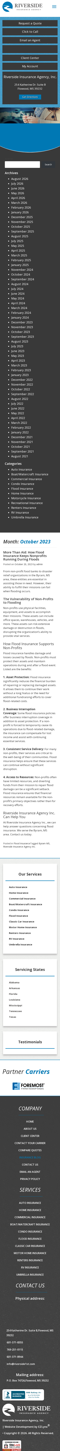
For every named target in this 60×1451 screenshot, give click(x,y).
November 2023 (22, 327)
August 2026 (19, 179)
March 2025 (19, 255)
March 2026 (19, 203)
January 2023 (20, 375)
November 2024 (22, 270)
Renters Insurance (23, 508)
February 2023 (21, 370)
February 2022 (21, 427)
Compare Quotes (30, 1150)
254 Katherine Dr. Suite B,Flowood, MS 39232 (29, 1333)
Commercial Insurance (26, 479)
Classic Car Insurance (21, 921)
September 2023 (22, 337)
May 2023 (17, 356)
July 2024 (17, 289)
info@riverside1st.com (21, 1364)
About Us (30, 1129)
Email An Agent (30, 1172)
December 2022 (22, 380)
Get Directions (30, 97)
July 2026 (17, 183)
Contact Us (30, 1164)
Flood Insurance (22, 843)
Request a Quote (30, 23)
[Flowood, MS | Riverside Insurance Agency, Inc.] (22, 8)
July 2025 (17, 241)
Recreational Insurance (27, 503)
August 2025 (19, 236)
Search (9, 158)
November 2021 (22, 442)
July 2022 (17, 403)
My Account (30, 66)
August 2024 (19, 284)
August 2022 (19, 399)
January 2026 (20, 212)
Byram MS (44, 843)
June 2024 (17, 293)
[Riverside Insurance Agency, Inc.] (26, 1410)
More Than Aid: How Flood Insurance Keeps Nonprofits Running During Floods (25, 556)
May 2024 (17, 298)
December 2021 (22, 437)
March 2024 (19, 308)
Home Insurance (22, 493)
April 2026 (18, 198)
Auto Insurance (21, 469)
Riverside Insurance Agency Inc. (19, 846)
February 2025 (21, 260)
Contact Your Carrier (30, 1143)
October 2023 (20, 332)
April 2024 (18, 303)
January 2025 (20, 265)
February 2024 (21, 313)
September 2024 (22, 279)
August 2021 (19, 456)
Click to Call (30, 31)
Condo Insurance (22, 484)
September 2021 (22, 451)
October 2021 (20, 447)
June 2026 (17, 188)
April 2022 (18, 418)
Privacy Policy (30, 1179)
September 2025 (22, 231)
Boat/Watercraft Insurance (29, 474)
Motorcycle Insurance (26, 498)
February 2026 (21, 207)
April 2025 (18, 250)
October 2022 (20, 389)
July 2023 (17, 346)
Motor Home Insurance (23, 927)
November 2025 (22, 222)
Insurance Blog (30, 1157)
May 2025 (17, 246)
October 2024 (20, 274)
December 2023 (22, 322)
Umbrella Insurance (24, 517)
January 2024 (20, 317)
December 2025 (22, 217)
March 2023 (19, 365)
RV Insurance (20, 512)
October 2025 (20, 226)
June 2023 (17, 351)
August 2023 (19, 341)
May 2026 (17, 193)
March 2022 (19, 423)
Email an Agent (30, 40)
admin (39, 564)
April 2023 (18, 360)
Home (30, 1121)
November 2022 (22, 384)
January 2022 (20, 432)
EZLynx (43, 1427)
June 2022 (17, 408)
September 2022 (22, 394)
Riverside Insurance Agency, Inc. (23, 1420)
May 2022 (17, 413)
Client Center (30, 58)
